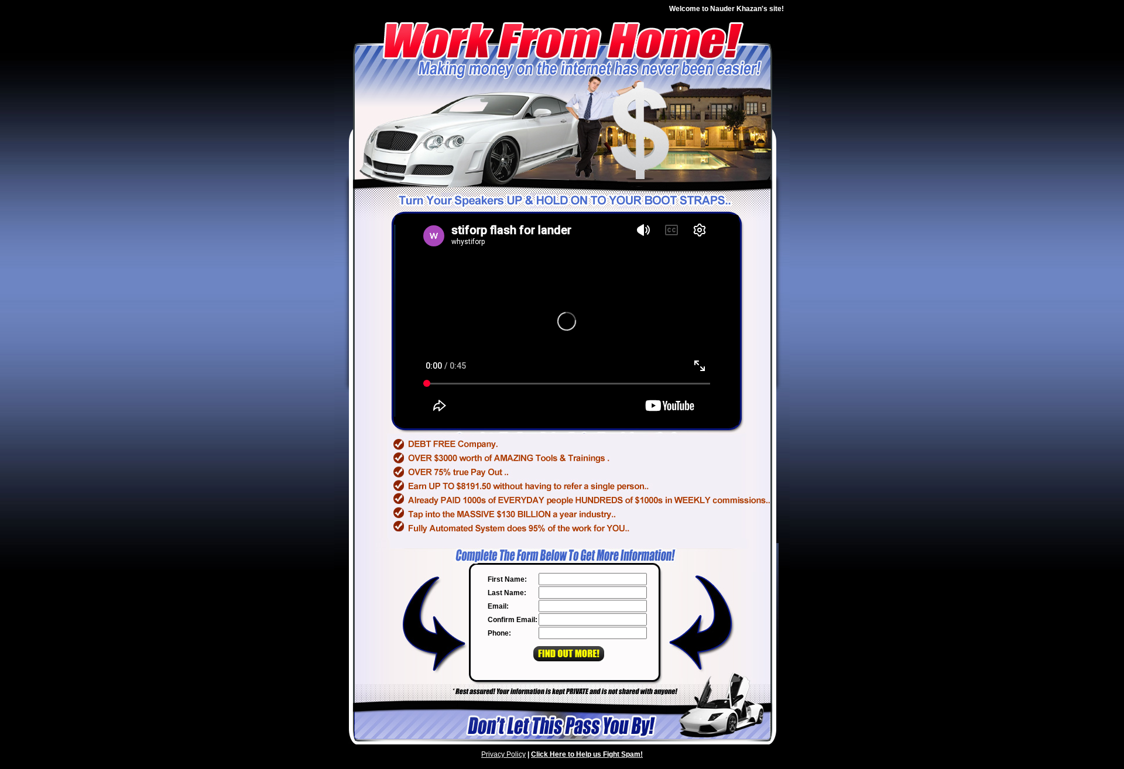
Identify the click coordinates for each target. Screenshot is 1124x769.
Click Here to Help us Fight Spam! (587, 754)
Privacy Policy (503, 754)
